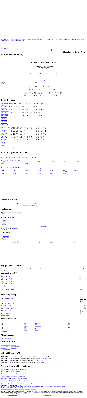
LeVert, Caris (9, 283)
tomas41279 (77, 161)
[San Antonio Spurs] (12, 40)
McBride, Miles (4, 137)
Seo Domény (42, 386)
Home (2, 39)
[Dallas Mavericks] (17, 39)
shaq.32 (39, 173)
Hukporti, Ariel (4, 142)
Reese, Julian (8, 313)
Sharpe (36, 321)
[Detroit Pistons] (24, 39)
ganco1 (75, 168)
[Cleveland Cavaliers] (14, 39)
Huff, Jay (8, 285)
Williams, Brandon (9, 298)
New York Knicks (25, 157)
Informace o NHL (27, 386)
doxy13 (39, 168)
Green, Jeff (3, 118)
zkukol (26, 163)
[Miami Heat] (57, 39)
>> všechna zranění (5, 331)
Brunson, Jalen (4, 128)
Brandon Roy (14, 348)
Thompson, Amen (4, 111)
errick (51, 168)
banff (14, 168)
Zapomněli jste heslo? (32, 205)
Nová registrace (23, 205)
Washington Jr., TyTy (9, 303)
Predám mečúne (25, 387)
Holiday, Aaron (4, 120)
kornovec (76, 170)
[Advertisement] (41, 10)
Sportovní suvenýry (18, 386)
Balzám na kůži (64, 386)
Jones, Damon (9, 278)
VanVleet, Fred (4, 106)
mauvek (51, 171)
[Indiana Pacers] (42, 39)
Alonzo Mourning (15, 346)
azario (2, 168)
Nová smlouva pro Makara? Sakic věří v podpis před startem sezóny (16, 369)
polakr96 (15, 173)
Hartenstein (37, 323)
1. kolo (4, 220)
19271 (2, 157)
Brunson (37, 328)
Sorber (36, 330)
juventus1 (52, 170)
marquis (27, 171)
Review (74, 242)
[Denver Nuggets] (21, 39)
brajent (26, 168)
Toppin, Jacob (4, 140)
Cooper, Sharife (8, 301)
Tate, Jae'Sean (4, 123)
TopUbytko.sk (4, 386)
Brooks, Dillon (4, 109)
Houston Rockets (8, 157)
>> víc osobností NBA (6, 349)
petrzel (2, 173)
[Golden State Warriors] (28, 39)
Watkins (37, 327)
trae (14, 163)
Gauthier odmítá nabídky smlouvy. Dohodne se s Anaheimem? (14, 378)
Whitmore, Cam (4, 124)
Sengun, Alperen (4, 105)
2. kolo (4, 221)
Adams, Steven (4, 117)
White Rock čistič (4, 387)
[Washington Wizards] (23, 40)
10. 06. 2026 (6, 236)
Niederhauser (38, 326)
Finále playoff (43, 226)
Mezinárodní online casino (6, 389)
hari (14, 170)
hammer (2, 170)
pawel (75, 171)
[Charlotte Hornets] (36, 39)
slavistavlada (52, 161)
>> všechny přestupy (5, 315)
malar (26, 161)
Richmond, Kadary (10, 289)
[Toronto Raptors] (16, 40)
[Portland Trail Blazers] (5, 40)
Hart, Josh (3, 134)
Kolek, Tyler (3, 136)
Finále (4, 224)
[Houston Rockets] (32, 39)
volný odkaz (32, 387)
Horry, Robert (9, 276)
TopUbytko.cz (10, 386)
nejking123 (64, 171)
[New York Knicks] (71, 39)
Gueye (36, 324)
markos (14, 171)
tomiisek (2, 163)
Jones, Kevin (9, 281)
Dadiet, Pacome (4, 145)
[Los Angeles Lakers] (50, 39)
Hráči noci (5, 239)
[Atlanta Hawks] (4, 39)
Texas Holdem (49, 386)
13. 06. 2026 (6, 237)
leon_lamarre (3, 171)
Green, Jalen (3, 108)
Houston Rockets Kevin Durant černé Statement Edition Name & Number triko (18, 80)
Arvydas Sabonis (4, 346)
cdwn (14, 161)
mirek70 (39, 161)
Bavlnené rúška (35, 386)
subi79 (63, 161)
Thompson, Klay (8, 305)
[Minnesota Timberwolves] (64, 39)
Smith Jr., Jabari (4, 114)
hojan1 (26, 170)
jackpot (39, 170)
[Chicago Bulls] (39, 39)
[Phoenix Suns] (2, 40)
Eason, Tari (3, 112)
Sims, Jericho (3, 139)
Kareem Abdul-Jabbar (5, 345)
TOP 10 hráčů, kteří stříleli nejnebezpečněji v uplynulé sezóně (14, 380)
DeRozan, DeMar (9, 308)
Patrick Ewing (4, 348)
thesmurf (64, 173)
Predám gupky (18, 387)
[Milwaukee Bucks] (60, 39)
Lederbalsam (11, 387)
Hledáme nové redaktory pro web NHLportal (11, 371)
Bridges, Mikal (4, 133)
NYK (1, 228)
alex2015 (3, 161)
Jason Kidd (13, 345)
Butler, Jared (9, 288)
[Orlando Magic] (78, 39)
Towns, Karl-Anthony (5, 131)
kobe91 (63, 170)
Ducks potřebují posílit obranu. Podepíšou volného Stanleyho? (14, 373)
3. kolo (4, 223)
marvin (39, 171)
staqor (51, 173)
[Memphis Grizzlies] (53, 39)
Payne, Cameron (4, 143)
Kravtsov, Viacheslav (10, 279)
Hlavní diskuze (53, 356)
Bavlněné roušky (56, 386)
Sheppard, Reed (4, 115)
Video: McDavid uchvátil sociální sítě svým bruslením (13, 376)
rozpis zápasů (15, 228)
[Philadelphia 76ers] (82, 39)
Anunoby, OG (4, 130)
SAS (9, 228)
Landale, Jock (4, 121)
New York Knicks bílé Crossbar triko (43, 80)
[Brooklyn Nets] (10, 39)
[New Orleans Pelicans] (67, 39)
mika (10, 362)
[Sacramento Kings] (9, 40)
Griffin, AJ (8, 291)
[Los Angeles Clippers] (46, 39)
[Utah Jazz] (20, 40)
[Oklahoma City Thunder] (75, 39)
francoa (63, 168)
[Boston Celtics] (6, 39)
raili (26, 173)
